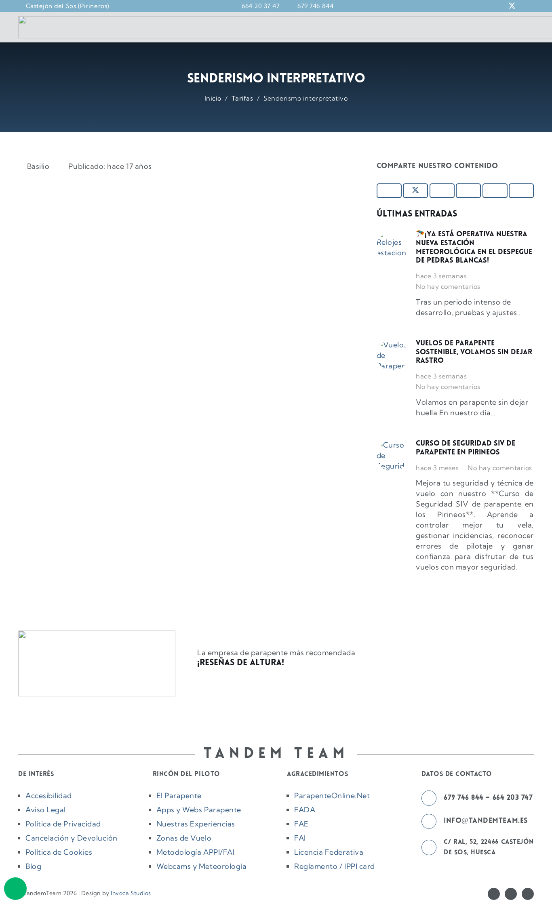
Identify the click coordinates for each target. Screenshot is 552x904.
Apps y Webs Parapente (198, 809)
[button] (469, 6)
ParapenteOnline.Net (332, 795)
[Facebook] (494, 894)
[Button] (15, 888)
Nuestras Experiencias (195, 823)
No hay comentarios (448, 286)
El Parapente (179, 795)
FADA (304, 809)
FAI (300, 838)
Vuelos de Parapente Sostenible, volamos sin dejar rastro (474, 352)
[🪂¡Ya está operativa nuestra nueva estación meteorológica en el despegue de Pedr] (392, 246)
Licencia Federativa (328, 852)
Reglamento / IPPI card (334, 866)
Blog (33, 866)
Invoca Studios (131, 893)
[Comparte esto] (389, 190)
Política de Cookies (58, 852)
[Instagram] (511, 894)
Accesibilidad (48, 795)
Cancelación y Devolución (71, 838)
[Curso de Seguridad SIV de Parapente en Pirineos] (392, 455)
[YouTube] (528, 894)
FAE (301, 823)
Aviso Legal (45, 809)
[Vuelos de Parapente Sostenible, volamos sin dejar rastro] (392, 355)
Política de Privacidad (63, 823)
